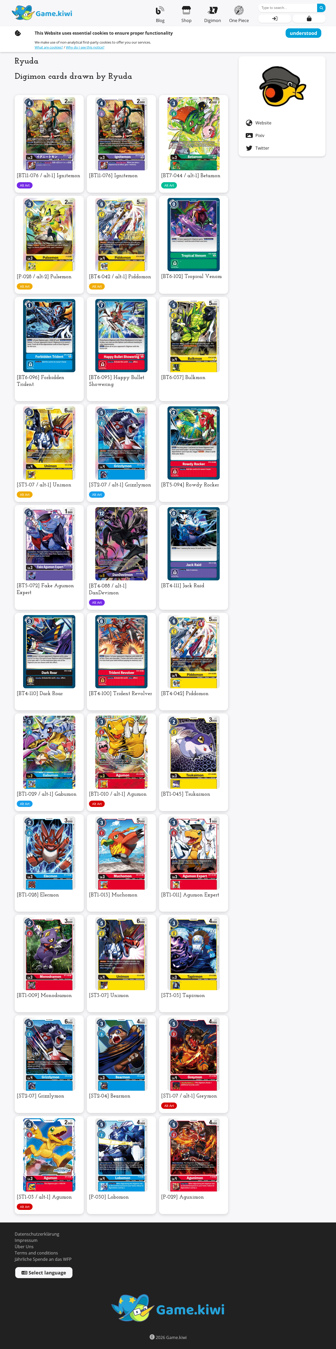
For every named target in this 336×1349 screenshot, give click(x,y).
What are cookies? (49, 47)
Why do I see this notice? (85, 47)
